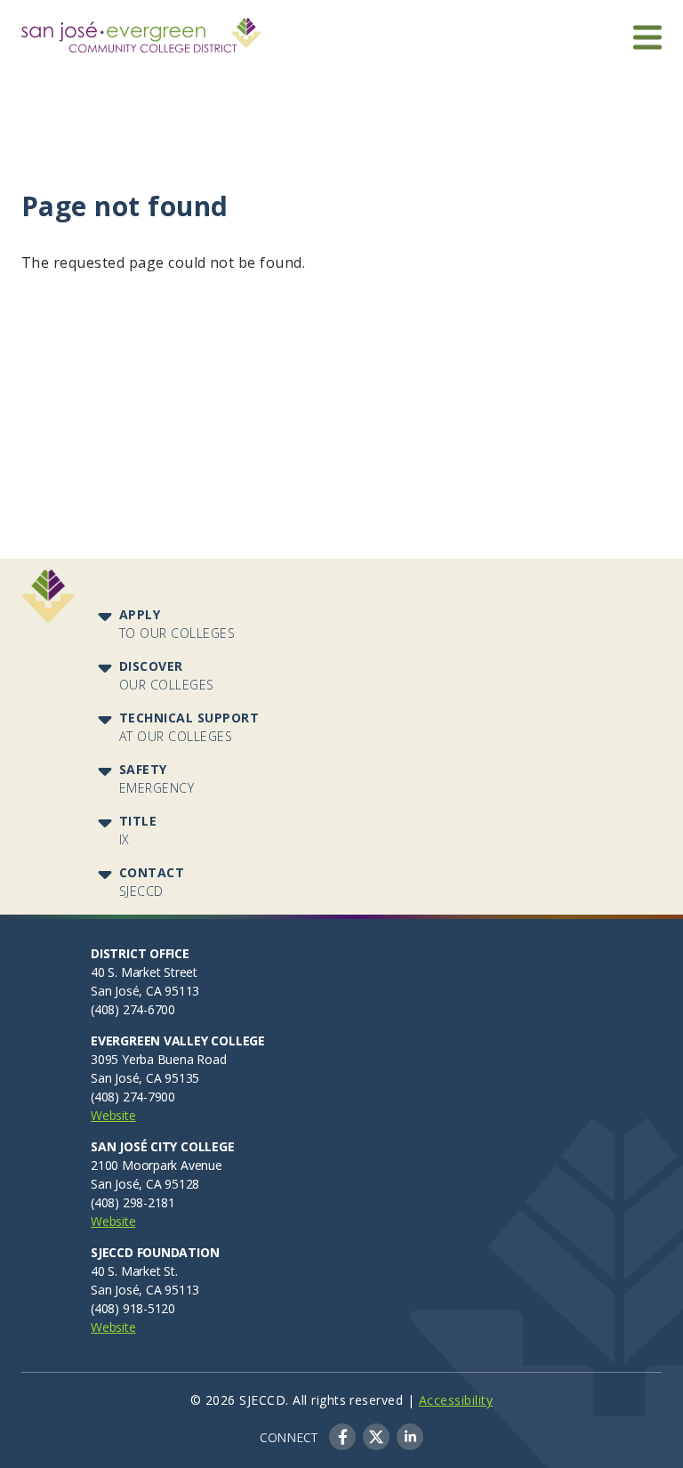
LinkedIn (410, 1437)
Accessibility (456, 1399)
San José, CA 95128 (145, 1183)
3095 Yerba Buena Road (159, 1059)
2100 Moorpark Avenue (156, 1165)
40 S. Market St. (134, 1270)
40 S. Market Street (144, 972)
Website (113, 1115)
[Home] (141, 28)
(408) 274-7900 (133, 1096)
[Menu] (647, 37)
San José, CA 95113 (145, 990)
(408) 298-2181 (133, 1202)
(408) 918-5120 (133, 1308)
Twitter (376, 1437)
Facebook (342, 1437)
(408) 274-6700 (133, 1009)
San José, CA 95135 (145, 1077)
